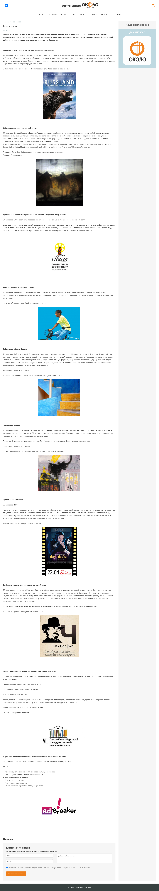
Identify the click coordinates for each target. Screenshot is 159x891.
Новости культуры (48, 14)
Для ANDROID (137, 32)
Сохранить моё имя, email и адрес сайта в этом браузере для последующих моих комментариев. (49, 868)
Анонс (64, 14)
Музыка (92, 14)
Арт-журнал (71, 5)
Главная (6, 22)
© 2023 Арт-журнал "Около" (79, 887)
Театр (73, 14)
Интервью (116, 14)
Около (103, 14)
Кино (82, 14)
